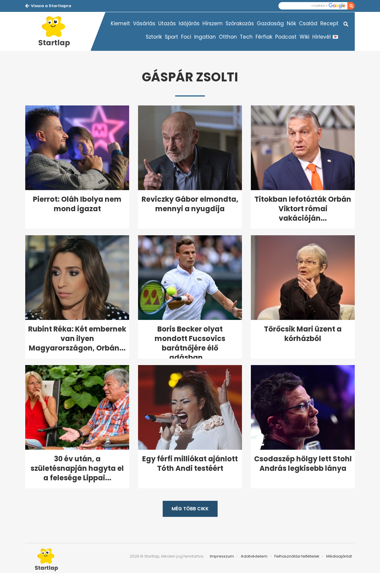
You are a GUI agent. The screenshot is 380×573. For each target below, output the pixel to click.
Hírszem (212, 23)
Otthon (228, 36)
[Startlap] (58, 31)
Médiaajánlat (339, 556)
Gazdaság (270, 23)
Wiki (304, 36)
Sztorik (154, 36)
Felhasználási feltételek (296, 556)
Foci (186, 36)
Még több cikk (190, 508)
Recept (329, 23)
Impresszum (222, 556)
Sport (171, 36)
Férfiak (264, 36)
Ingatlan (205, 36)
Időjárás (189, 23)
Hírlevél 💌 (325, 36)
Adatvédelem (254, 556)
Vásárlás (144, 23)
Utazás (167, 23)
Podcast (286, 36)
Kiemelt (120, 23)
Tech (246, 36)
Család (308, 23)
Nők (291, 23)
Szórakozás (240, 23)
